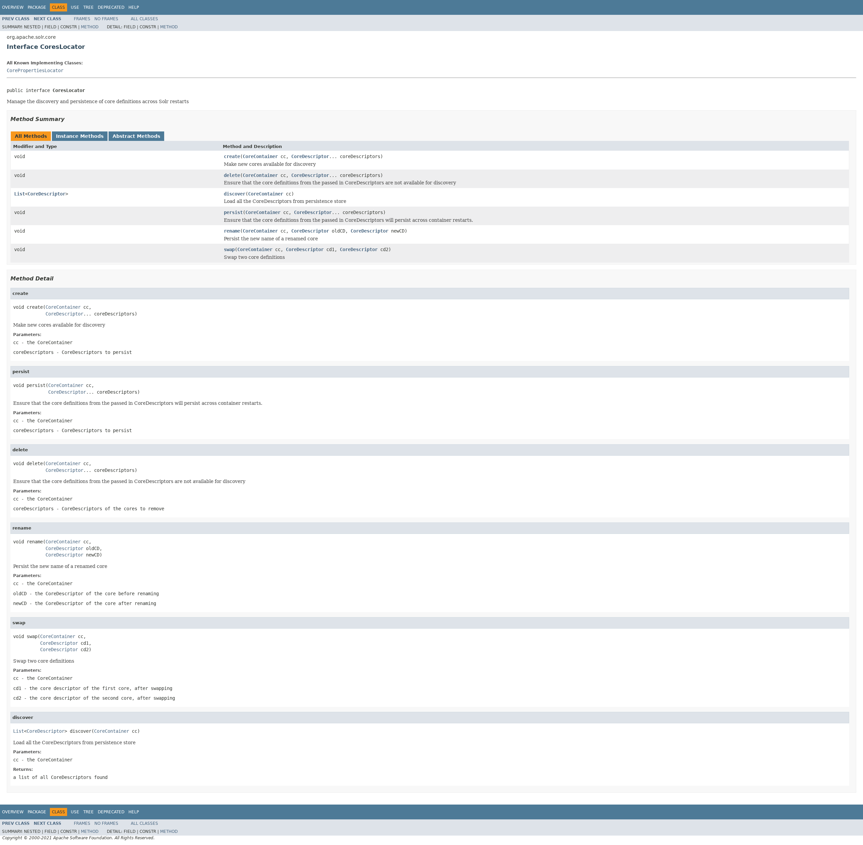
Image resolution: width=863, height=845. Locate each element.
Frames (82, 19)
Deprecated (111, 7)
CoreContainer (260, 156)
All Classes (144, 19)
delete (232, 175)
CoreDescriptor (310, 156)
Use (75, 7)
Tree (88, 7)
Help (133, 7)
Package (37, 7)
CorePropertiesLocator (35, 70)
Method (89, 27)
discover (234, 194)
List (19, 194)
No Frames (106, 19)
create (232, 156)
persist (233, 212)
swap (229, 249)
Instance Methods (79, 136)
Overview (13, 7)
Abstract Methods (136, 136)
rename (232, 231)
